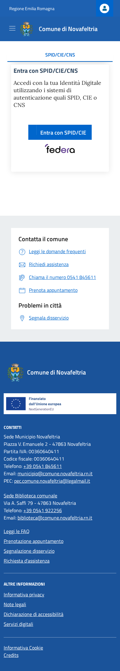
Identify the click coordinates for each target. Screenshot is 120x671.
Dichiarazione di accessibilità (33, 614)
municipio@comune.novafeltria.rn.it (55, 473)
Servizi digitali (18, 624)
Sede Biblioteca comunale (30, 495)
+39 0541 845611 (42, 466)
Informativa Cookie (23, 647)
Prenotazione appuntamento (33, 541)
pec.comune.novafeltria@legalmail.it (52, 481)
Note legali (15, 604)
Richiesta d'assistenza (27, 560)
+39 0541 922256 (42, 510)
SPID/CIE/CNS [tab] (60, 54)
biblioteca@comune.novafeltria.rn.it (55, 517)
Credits (11, 655)
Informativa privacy (24, 594)
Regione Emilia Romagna (31, 8)
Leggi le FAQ (17, 531)
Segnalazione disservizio (29, 551)
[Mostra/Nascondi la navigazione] (12, 28)
